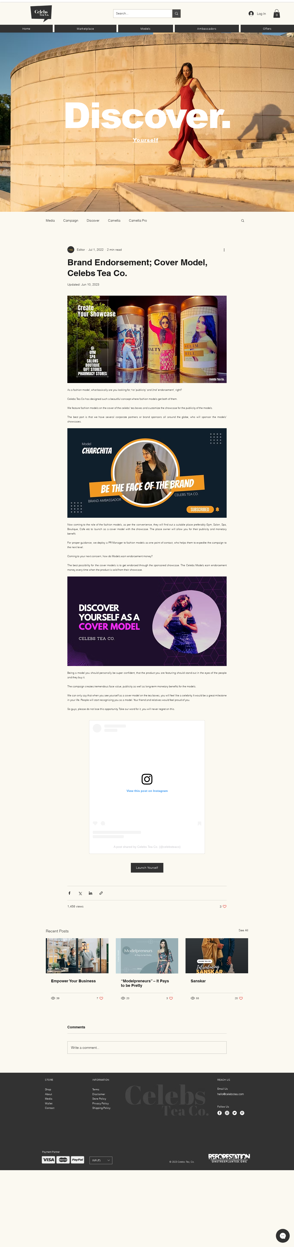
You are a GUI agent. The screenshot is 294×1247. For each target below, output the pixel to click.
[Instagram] (227, 1113)
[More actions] (224, 249)
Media (50, 220)
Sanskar (198, 981)
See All (243, 930)
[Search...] (176, 13)
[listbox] (101, 1160)
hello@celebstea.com (230, 1094)
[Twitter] (234, 1113)
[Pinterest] (242, 1113)
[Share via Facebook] (69, 893)
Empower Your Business (73, 981)
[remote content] (147, 787)
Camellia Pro (138, 220)
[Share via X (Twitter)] (80, 893)
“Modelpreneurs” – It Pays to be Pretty (145, 983)
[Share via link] (101, 893)
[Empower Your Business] (77, 955)
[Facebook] (219, 1113)
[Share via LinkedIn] (90, 893)
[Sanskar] (217, 955)
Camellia (114, 220)
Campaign (70, 220)
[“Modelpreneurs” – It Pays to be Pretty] (147, 955)
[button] (85, 28)
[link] (276, 13)
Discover (93, 220)
